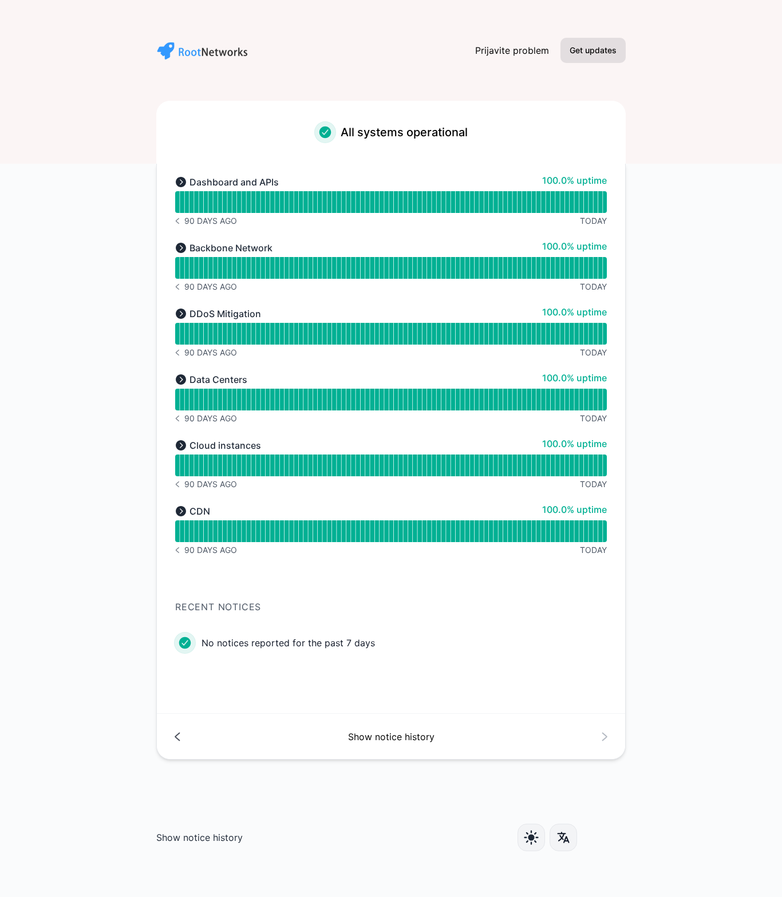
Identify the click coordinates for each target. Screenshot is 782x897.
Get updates (593, 50)
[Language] (563, 837)
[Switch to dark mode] (531, 837)
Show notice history (199, 837)
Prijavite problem (512, 50)
